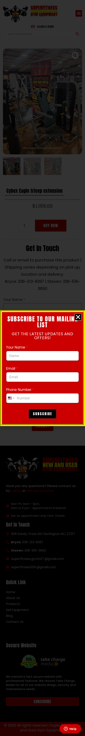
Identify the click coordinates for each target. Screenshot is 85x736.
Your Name (17, 347)
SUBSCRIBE (42, 413)
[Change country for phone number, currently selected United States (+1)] (10, 398)
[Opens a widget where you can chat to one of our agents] (70, 729)
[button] (78, 317)
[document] (42, 368)
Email (12, 368)
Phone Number (20, 390)
